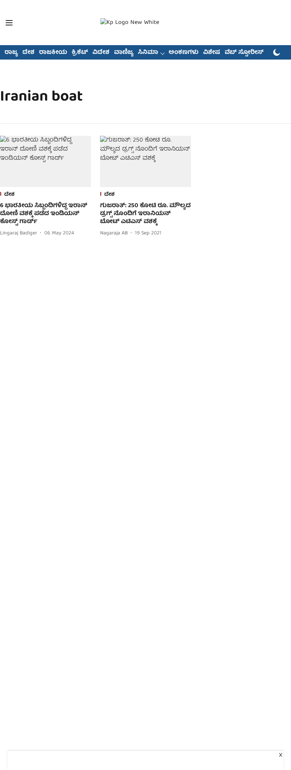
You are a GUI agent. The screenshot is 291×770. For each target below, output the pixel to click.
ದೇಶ (28, 52)
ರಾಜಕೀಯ (53, 52)
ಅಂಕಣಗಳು (184, 52)
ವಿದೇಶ (101, 52)
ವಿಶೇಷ (211, 52)
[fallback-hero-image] (45, 161)
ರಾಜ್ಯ (11, 52)
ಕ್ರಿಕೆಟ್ (80, 52)
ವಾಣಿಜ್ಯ (123, 52)
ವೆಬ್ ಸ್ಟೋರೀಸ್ (244, 52)
